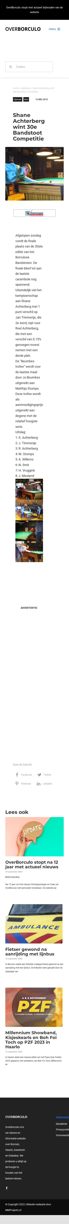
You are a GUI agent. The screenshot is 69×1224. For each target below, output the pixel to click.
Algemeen (25, 88)
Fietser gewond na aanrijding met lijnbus (29, 952)
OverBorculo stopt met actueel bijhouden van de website (34, 10)
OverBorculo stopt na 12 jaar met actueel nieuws (31, 864)
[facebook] (6, 1188)
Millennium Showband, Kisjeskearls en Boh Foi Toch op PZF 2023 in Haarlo (31, 1039)
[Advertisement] (29, 580)
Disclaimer (61, 1123)
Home (16, 88)
